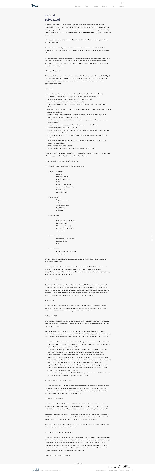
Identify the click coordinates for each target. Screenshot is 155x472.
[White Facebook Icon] (152, 232)
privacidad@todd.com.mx (53, 83)
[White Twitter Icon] (152, 236)
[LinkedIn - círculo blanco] (152, 240)
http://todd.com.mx (51, 272)
